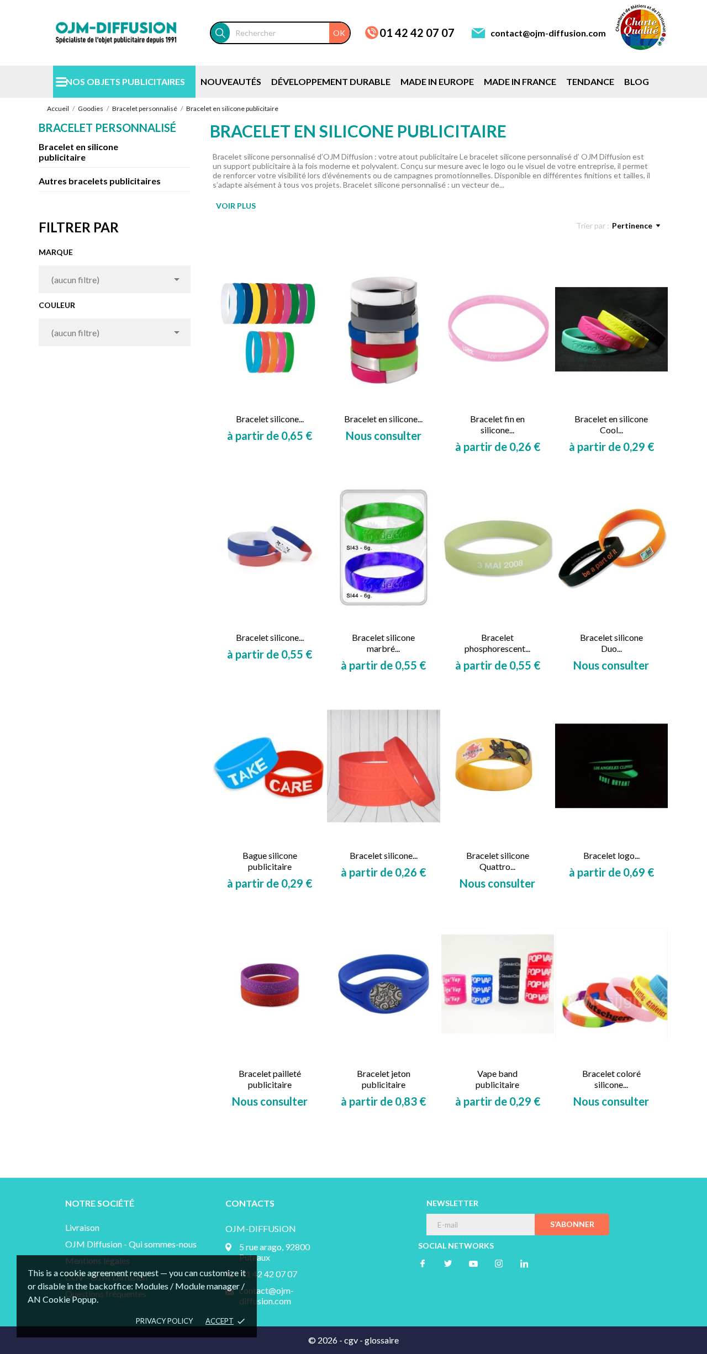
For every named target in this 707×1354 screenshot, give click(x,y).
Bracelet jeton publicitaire (383, 1079)
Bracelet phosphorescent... (497, 643)
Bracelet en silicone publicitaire (78, 151)
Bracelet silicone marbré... (383, 643)
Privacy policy (164, 1320)
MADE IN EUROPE (437, 81)
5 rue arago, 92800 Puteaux (274, 1251)
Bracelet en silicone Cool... (611, 424)
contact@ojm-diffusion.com (548, 33)
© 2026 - (326, 1340)
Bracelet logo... (611, 855)
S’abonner (572, 1224)
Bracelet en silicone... (383, 418)
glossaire (382, 1340)
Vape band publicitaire (497, 1079)
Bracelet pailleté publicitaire (270, 1079)
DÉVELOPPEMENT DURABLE (331, 81)
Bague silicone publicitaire (269, 861)
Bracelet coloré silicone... (611, 1079)
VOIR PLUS (236, 205)
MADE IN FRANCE (520, 81)
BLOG (636, 81)
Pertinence (632, 225)
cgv (351, 1340)
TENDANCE (590, 81)
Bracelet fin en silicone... (497, 424)
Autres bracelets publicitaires (100, 181)
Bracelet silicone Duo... (611, 643)
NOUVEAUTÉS (231, 81)
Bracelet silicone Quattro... (497, 861)
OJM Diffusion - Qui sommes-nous (131, 1244)
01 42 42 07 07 (417, 32)
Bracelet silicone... (270, 418)
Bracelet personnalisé (107, 127)
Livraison (82, 1227)
